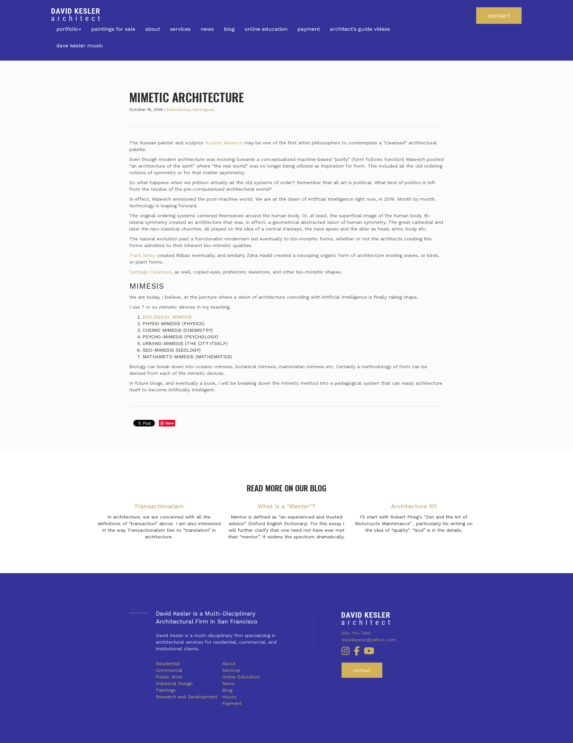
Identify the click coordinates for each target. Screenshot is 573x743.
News (207, 29)
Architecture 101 (414, 506)
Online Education (266, 29)
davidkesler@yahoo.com (369, 639)
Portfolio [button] (67, 29)
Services (180, 29)
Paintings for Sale (113, 29)
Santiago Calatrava (150, 271)
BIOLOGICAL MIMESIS (167, 317)
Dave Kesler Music (79, 45)
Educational (178, 109)
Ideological (203, 109)
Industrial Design (174, 683)
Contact (499, 15)
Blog (229, 29)
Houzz (229, 696)
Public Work (169, 676)
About (152, 29)
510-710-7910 (356, 633)
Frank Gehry (142, 255)
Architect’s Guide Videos (360, 29)
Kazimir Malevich (224, 142)
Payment (308, 29)
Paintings (166, 690)
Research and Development (187, 696)
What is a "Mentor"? (286, 506)
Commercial (169, 670)
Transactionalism (159, 506)
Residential (168, 663)
